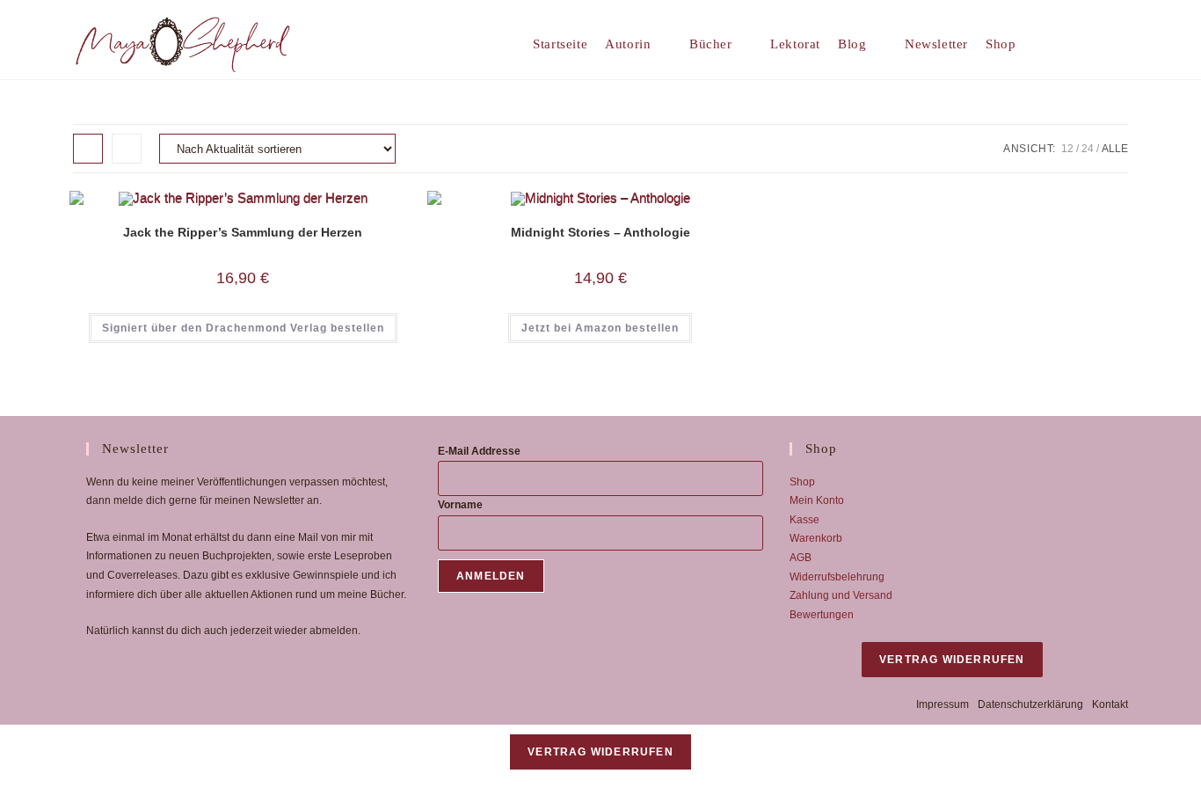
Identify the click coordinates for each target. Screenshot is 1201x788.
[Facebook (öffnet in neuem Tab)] (1094, 43)
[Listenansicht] (127, 149)
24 (1087, 148)
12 (1067, 148)
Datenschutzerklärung (1030, 704)
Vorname (460, 505)
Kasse (804, 520)
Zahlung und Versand (841, 595)
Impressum (942, 704)
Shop (802, 482)
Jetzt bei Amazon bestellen (600, 328)
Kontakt (1110, 704)
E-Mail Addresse (479, 451)
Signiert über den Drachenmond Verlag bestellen (243, 328)
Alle (1115, 148)
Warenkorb (816, 538)
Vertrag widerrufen (952, 659)
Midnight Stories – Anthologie (600, 232)
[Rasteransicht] (88, 149)
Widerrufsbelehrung (837, 577)
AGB (801, 557)
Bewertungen (822, 615)
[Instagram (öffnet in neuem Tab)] (1121, 43)
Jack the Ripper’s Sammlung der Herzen (242, 232)
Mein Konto (817, 500)
